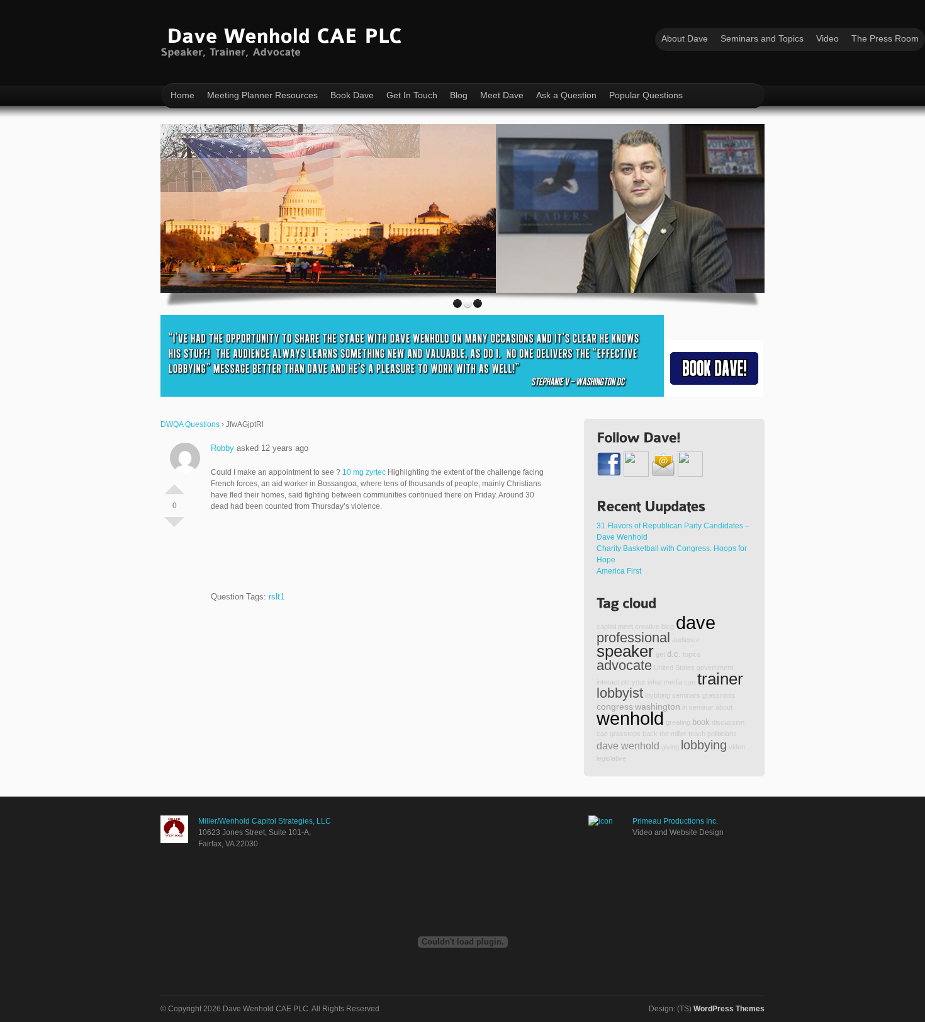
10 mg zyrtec (364, 472)
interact (608, 682)
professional (633, 637)
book (701, 722)
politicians (722, 733)
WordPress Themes (729, 1008)
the (664, 733)
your (639, 682)
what (655, 682)
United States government (693, 667)
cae (602, 733)
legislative (611, 758)
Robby (222, 448)
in (684, 707)
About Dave (684, 38)
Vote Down (174, 527)
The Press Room (885, 38)
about (723, 707)
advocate (624, 665)
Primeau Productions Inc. (675, 821)
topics (692, 654)
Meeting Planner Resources (262, 95)
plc (625, 682)
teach (696, 733)
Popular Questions (646, 95)
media (673, 682)
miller (679, 733)
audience (686, 640)
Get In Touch (411, 95)
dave (695, 622)
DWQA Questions (190, 424)
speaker (625, 651)
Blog (459, 95)
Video (827, 38)
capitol (606, 626)
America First (619, 571)
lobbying (704, 745)
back (650, 733)
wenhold (630, 718)
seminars (686, 695)
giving (670, 747)
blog (667, 626)
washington (657, 706)
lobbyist (620, 693)
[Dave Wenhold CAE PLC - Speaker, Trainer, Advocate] (284, 40)
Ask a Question (566, 95)
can (689, 682)
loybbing (657, 695)
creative (647, 626)
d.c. (674, 654)
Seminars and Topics (762, 38)
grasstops (625, 733)
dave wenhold (628, 745)
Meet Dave (502, 95)
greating (678, 722)
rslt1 (276, 596)
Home (182, 95)
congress (615, 706)
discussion (728, 722)
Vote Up (174, 484)
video (737, 747)
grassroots (719, 695)
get (660, 654)
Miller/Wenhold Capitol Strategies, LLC (264, 821)
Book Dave (352, 95)
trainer (720, 679)
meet (625, 626)
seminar (701, 707)
